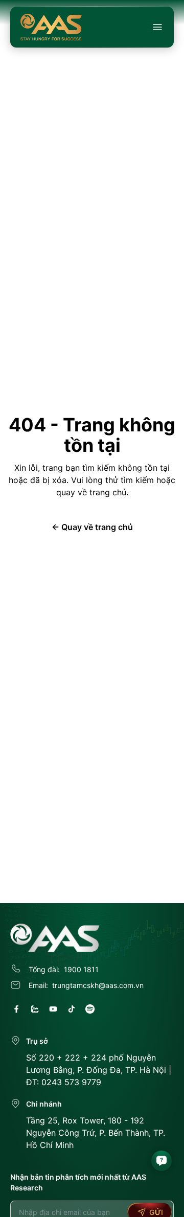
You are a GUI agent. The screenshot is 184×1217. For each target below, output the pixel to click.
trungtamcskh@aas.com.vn (98, 985)
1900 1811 (81, 969)
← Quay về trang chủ (92, 527)
